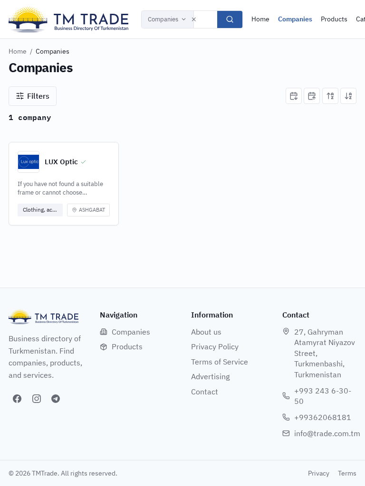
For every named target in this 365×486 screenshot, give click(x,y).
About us (206, 331)
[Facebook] (17, 398)
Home (260, 19)
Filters (38, 96)
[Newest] (294, 96)
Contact (204, 391)
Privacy (318, 473)
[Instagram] (36, 398)
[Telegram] (55, 398)
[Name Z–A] (348, 96)
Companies (163, 19)
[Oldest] (312, 96)
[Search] (229, 19)
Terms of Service (219, 361)
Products (334, 19)
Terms (347, 473)
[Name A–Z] (330, 96)
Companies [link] (52, 51)
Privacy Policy (215, 346)
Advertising (210, 376)
